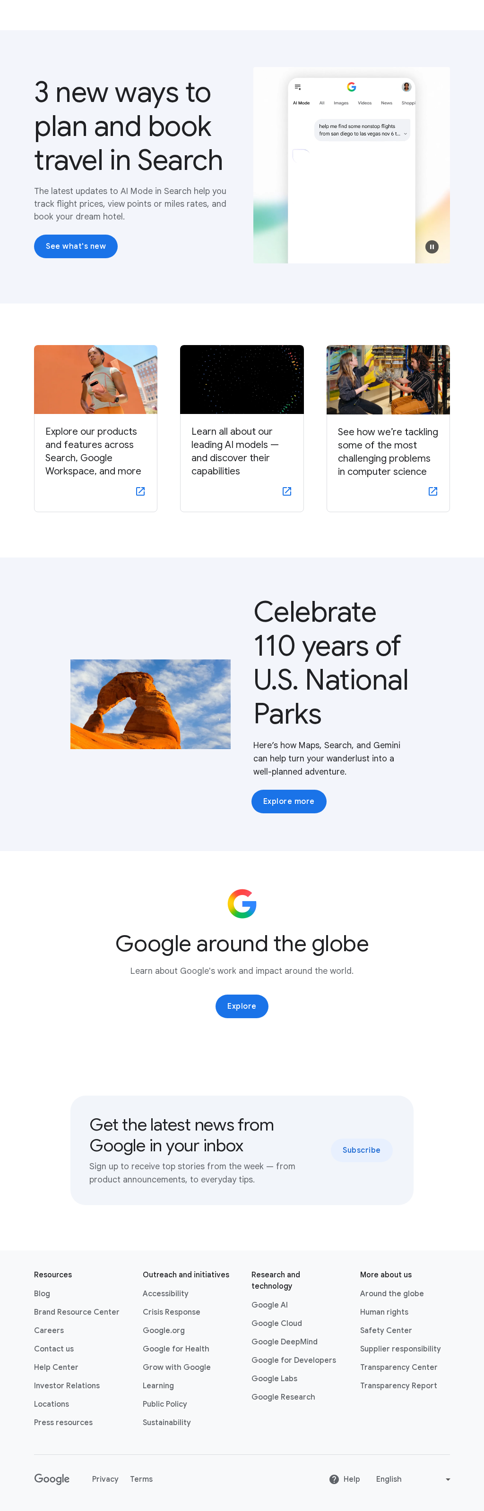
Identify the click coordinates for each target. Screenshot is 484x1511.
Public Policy (165, 1404)
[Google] (51, 1479)
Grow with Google (177, 1367)
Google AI (269, 1305)
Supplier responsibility (400, 1349)
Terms (141, 1479)
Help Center (56, 1367)
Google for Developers (293, 1360)
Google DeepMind (284, 1342)
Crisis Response (171, 1312)
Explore (242, 1006)
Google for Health (176, 1349)
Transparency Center (399, 1367)
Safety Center (386, 1330)
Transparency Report (398, 1386)
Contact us (54, 1349)
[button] (432, 247)
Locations (51, 1404)
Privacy (105, 1479)
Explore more (289, 801)
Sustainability (167, 1422)
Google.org (164, 1330)
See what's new (76, 246)
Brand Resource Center (77, 1312)
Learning (158, 1386)
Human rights (384, 1312)
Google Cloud (276, 1323)
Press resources (63, 1422)
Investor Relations (67, 1386)
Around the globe (392, 1294)
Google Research (283, 1397)
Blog (42, 1294)
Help (352, 1479)
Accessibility (166, 1294)
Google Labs (274, 1379)
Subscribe (362, 1150)
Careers (49, 1330)
